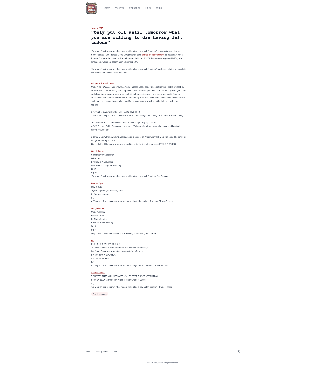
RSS (115, 352)
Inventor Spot (97, 183)
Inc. (92, 240)
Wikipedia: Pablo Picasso (102, 83)
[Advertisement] (212, 46)
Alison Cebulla (98, 273)
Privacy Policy (101, 352)
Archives (119, 8)
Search (159, 8)
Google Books (97, 151)
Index (148, 8)
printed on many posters (153, 55)
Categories (134, 8)
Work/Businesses (100, 294)
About (107, 8)
